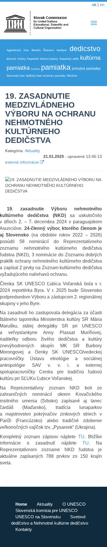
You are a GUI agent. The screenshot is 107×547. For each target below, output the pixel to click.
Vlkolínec (72, 75)
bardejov (62, 50)
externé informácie (22, 162)
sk (94, 4)
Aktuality (32, 150)
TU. (86, 443)
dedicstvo (85, 48)
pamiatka (55, 67)
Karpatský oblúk (69, 58)
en (102, 4)
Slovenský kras (16, 75)
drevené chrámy (16, 58)
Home (21, 504)
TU (81, 436)
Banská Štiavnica (43, 50)
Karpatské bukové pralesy (42, 58)
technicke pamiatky (54, 75)
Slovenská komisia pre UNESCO (46, 510)
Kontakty (23, 529)
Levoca (35, 68)
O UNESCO (74, 504)
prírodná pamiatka (86, 69)
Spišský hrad (33, 75)
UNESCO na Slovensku (37, 516)
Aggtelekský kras (18, 50)
